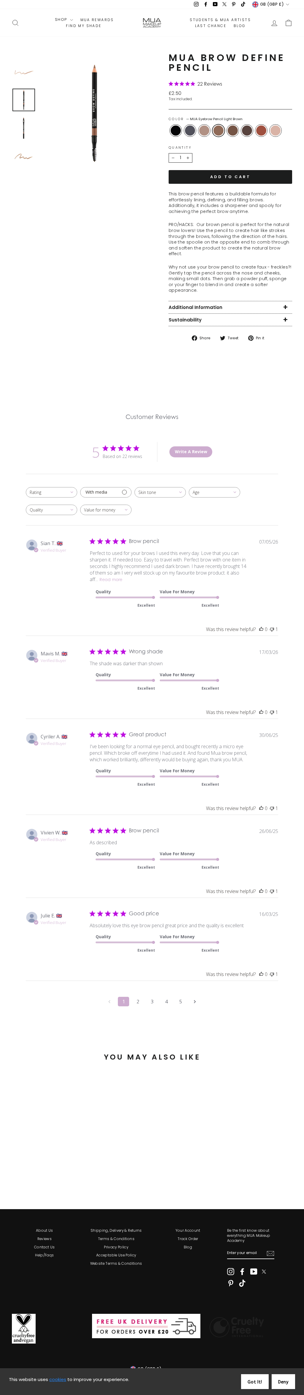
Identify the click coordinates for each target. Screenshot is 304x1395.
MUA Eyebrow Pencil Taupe (275, 130)
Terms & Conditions (116, 1238)
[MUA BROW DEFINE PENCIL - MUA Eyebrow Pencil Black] (16, 1174)
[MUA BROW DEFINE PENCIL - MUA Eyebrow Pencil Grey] (24, 1174)
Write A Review (191, 451)
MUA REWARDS (97, 20)
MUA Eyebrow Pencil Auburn (261, 130)
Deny (283, 1382)
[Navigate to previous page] (109, 1001)
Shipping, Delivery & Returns (116, 1230)
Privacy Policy (116, 1247)
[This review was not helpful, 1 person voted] (272, 629)
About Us (44, 1230)
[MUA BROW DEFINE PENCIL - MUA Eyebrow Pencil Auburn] (64, 1174)
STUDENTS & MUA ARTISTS (220, 20)
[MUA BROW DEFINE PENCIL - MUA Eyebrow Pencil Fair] (32, 1174)
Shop (62, 19)
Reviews (44, 1238)
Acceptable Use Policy (116, 1255)
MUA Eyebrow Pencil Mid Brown (233, 130)
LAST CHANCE (210, 25)
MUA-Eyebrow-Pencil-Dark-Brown (247, 130)
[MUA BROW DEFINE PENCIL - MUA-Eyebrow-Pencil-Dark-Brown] (56, 1174)
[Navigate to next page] (194, 1001)
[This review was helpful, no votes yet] (261, 629)
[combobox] (51, 492)
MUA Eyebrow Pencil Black (176, 130)
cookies (57, 1379)
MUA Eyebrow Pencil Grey (190, 130)
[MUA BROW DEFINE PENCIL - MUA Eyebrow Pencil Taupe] (72, 1174)
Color (206, 119)
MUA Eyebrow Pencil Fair (204, 130)
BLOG (240, 25)
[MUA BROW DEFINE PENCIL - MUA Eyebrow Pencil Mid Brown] (48, 1174)
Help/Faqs (44, 1255)
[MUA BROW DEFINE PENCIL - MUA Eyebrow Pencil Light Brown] (40, 1174)
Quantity (180, 147)
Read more (110, 580)
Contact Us (44, 1247)
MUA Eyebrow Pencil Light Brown (218, 130)
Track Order (188, 1238)
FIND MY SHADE (83, 25)
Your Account (187, 1230)
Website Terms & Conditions (116, 1263)
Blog (188, 1247)
